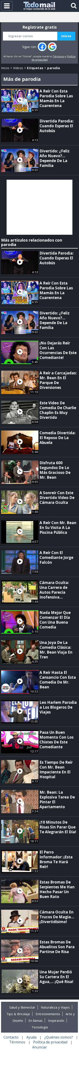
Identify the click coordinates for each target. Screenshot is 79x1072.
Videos (18, 68)
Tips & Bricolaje (18, 1014)
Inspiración (56, 1020)
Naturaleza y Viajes (55, 1007)
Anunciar (39, 1047)
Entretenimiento (48, 1014)
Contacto (11, 1037)
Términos (58, 56)
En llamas (36, 1020)
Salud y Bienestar (22, 1007)
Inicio (5, 68)
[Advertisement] (39, 207)
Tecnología (39, 1027)
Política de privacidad (50, 1042)
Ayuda (31, 1037)
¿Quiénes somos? (58, 1037)
